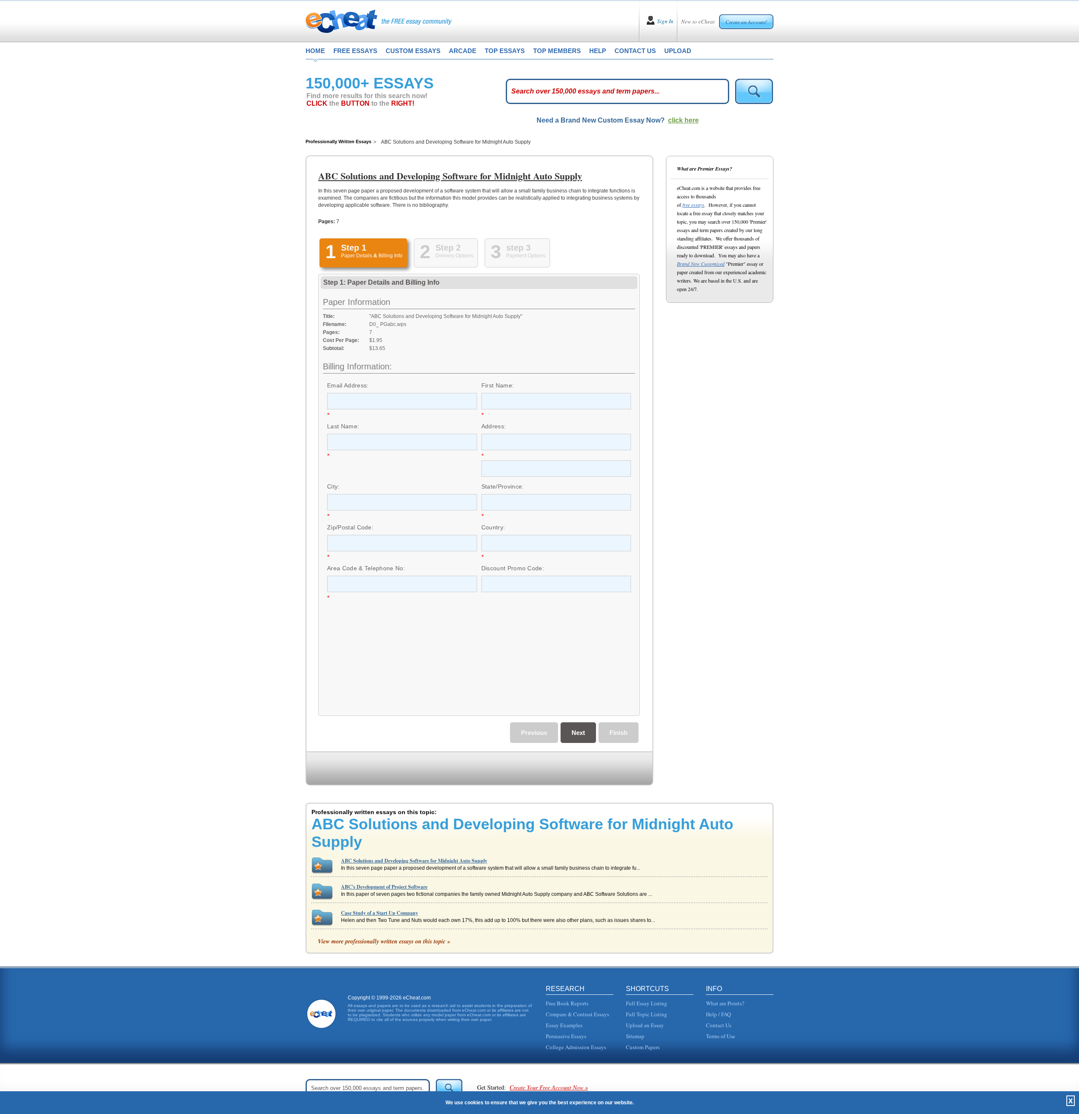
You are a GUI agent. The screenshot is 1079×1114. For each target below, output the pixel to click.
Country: (493, 527)
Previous (534, 732)
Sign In (665, 21)
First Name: (497, 385)
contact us (635, 50)
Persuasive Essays (566, 1036)
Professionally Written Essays (338, 141)
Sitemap (635, 1036)
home (315, 50)
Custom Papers (643, 1047)
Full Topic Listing (646, 1014)
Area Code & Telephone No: (366, 568)
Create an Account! (746, 22)
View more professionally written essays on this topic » (384, 941)
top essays (505, 50)
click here (683, 120)
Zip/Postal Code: (350, 527)
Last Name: (343, 426)
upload (677, 50)
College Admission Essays (576, 1047)
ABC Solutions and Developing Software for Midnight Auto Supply (414, 860)
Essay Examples (564, 1025)
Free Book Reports (567, 1003)
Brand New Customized (701, 263)
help (597, 50)
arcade (462, 50)
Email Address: (347, 385)
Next (578, 732)
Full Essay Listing (646, 1003)
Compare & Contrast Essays (577, 1014)
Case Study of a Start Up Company (379, 912)
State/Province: (502, 486)
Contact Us (718, 1025)
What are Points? (725, 1003)
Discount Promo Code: (512, 568)
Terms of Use (720, 1036)
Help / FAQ (718, 1014)
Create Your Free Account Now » (549, 1087)
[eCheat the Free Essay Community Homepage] (379, 21)
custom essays (413, 50)
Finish (618, 732)
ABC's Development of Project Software (384, 886)
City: (333, 486)
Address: (493, 426)
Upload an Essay (645, 1025)
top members (557, 50)
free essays (355, 50)
